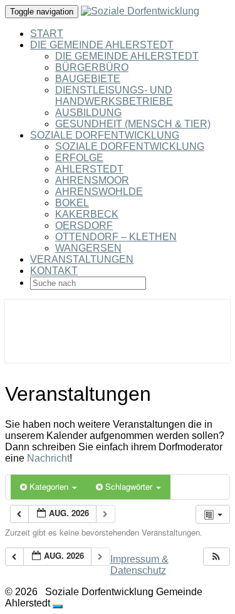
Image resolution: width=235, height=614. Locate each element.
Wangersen (88, 248)
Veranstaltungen (81, 259)
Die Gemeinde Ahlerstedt (102, 45)
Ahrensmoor (92, 180)
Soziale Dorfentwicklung (104, 135)
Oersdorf (84, 225)
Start (46, 33)
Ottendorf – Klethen (116, 236)
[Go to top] (58, 606)
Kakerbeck (86, 214)
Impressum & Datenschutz (139, 565)
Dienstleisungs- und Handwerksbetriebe (114, 96)
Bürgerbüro (91, 67)
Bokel (72, 203)
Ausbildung (88, 112)
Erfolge (79, 157)
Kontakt (54, 270)
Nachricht (48, 458)
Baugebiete (87, 78)
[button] (216, 556)
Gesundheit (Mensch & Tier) (133, 124)
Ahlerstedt (89, 169)
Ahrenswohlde (99, 191)
